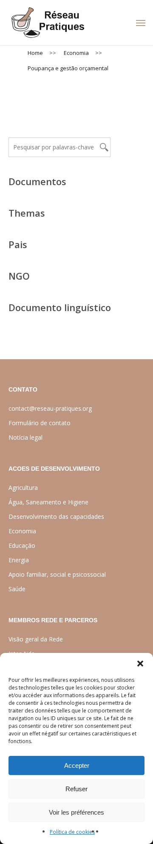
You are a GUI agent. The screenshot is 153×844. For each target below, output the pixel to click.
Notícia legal (25, 437)
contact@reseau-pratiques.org (50, 408)
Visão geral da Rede (35, 639)
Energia (18, 560)
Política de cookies (72, 831)
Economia (22, 531)
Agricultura (23, 488)
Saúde (17, 589)
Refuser (76, 789)
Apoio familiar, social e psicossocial (57, 574)
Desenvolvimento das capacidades (56, 516)
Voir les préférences (76, 812)
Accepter (76, 765)
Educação (21, 545)
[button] (140, 663)
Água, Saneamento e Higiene (48, 502)
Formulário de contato (39, 423)
